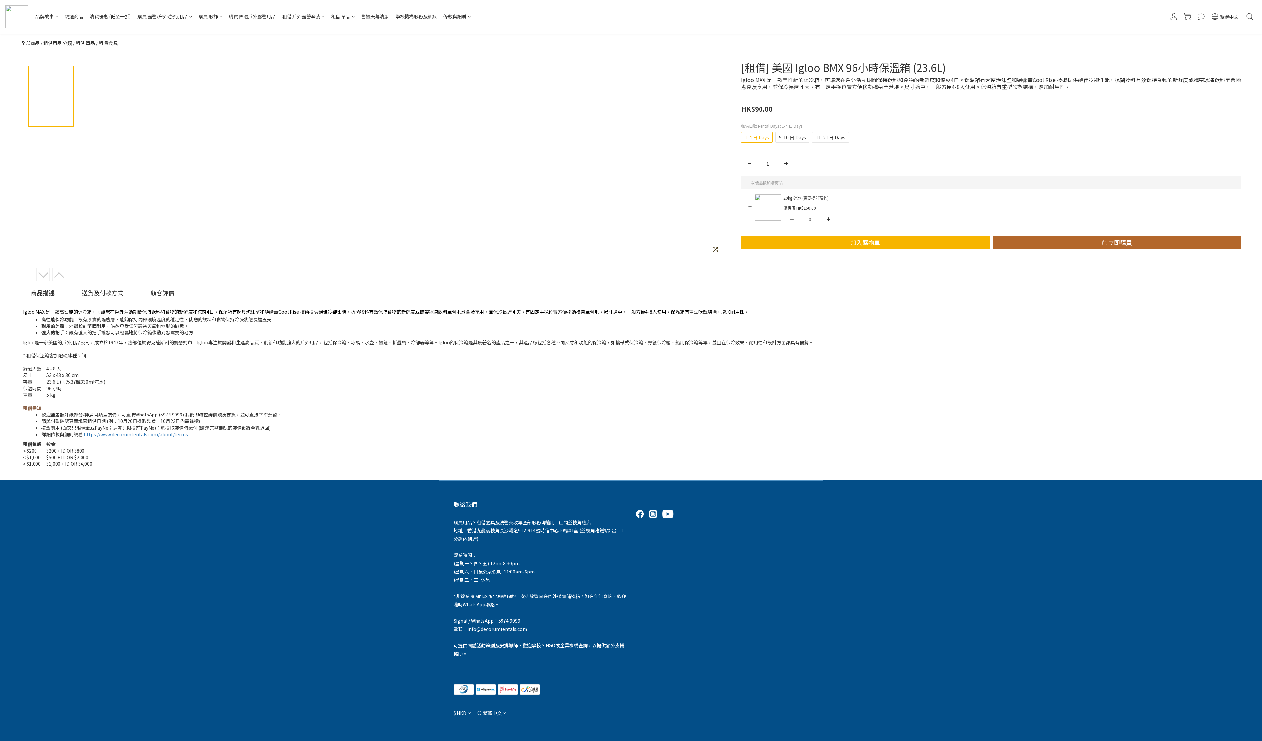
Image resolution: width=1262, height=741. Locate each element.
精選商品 (74, 16)
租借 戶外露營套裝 (301, 16)
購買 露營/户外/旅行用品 (162, 16)
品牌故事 (44, 16)
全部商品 (30, 43)
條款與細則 (454, 16)
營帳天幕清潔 (375, 16)
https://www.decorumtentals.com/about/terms (136, 434)
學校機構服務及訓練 (416, 16)
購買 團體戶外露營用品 (252, 16)
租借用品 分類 (57, 43)
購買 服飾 (208, 16)
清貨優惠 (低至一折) (110, 16)
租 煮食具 (108, 43)
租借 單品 (340, 16)
